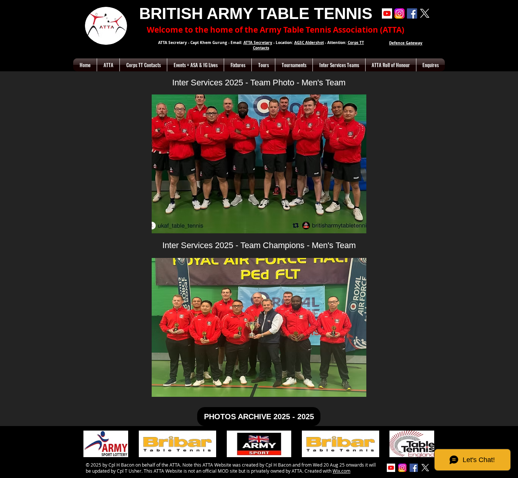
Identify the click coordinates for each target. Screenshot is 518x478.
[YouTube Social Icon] (387, 13)
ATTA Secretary (257, 42)
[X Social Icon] (424, 13)
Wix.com (341, 471)
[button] (108, 64)
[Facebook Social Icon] (412, 13)
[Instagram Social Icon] (399, 13)
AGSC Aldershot (309, 42)
